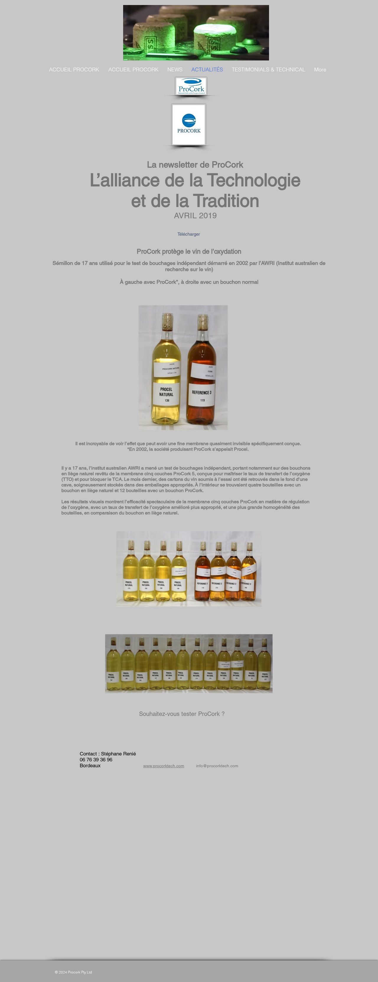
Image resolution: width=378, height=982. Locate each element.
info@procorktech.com (217, 765)
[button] (175, 69)
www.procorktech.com (163, 765)
